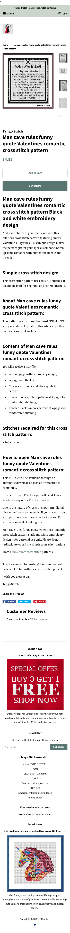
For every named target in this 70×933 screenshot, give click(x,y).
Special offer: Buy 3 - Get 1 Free (35, 655)
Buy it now (35, 186)
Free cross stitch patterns (35, 783)
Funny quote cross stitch (25, 552)
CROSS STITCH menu (35, 773)
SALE (35, 778)
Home (5, 45)
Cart (64, 13)
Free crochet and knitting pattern (35, 814)
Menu (10, 13)
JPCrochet (44, 919)
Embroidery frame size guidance (35, 792)
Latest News (35, 649)
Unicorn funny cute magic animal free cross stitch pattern (35, 831)
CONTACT (35, 788)
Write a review (39, 619)
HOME (35, 768)
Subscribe (59, 747)
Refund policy (35, 797)
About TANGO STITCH (35, 764)
